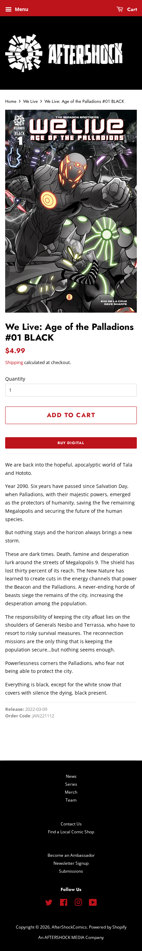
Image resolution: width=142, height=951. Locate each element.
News (71, 776)
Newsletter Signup (71, 863)
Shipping (14, 362)
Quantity (15, 378)
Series (71, 784)
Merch (71, 792)
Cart (131, 9)
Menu (20, 9)
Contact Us (71, 823)
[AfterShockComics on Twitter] (49, 903)
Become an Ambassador (71, 855)
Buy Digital (71, 442)
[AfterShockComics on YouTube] (93, 903)
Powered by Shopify (107, 927)
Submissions (71, 871)
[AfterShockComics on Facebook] (64, 903)
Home (10, 101)
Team (71, 800)
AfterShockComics (69, 927)
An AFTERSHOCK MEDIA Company (71, 937)
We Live (30, 101)
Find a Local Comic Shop (71, 831)
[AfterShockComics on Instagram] (78, 903)
